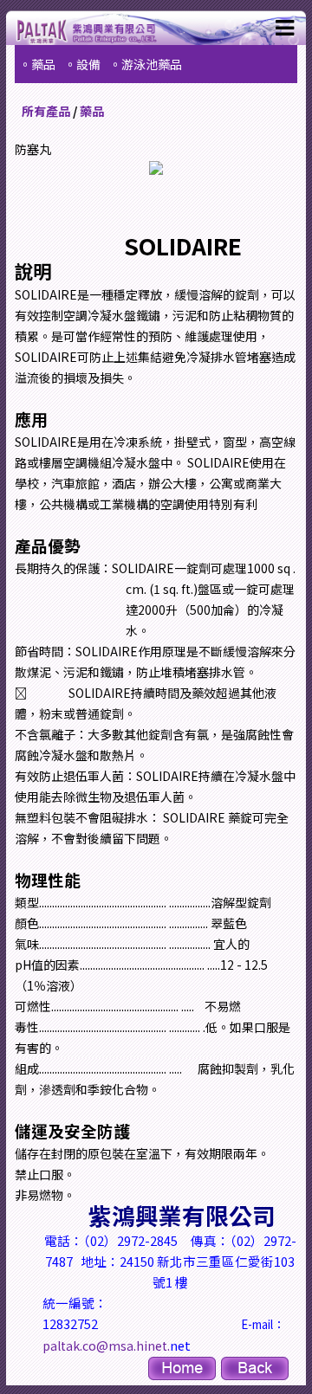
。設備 (82, 64)
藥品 (92, 110)
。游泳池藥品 (145, 64)
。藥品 (37, 64)
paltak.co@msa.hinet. (106, 1345)
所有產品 (46, 110)
